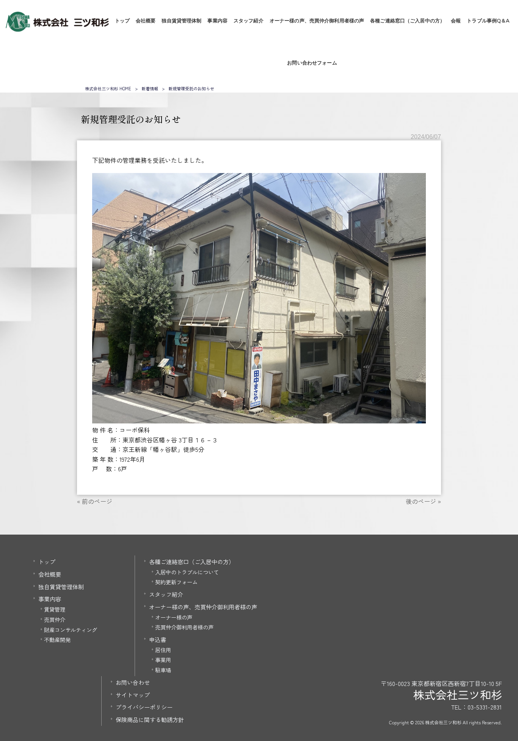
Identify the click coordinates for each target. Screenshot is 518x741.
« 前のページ (94, 501)
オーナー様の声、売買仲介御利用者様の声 (203, 607)
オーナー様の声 (173, 617)
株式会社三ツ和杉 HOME (108, 88)
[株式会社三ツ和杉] (57, 29)
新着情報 (149, 88)
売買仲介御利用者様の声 (184, 627)
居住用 (163, 650)
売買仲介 (54, 619)
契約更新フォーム (176, 582)
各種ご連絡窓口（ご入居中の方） (191, 561)
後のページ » (423, 501)
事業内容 (49, 599)
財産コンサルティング (70, 630)
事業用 (163, 660)
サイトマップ (133, 695)
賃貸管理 (54, 609)
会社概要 (49, 574)
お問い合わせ (133, 682)
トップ (46, 561)
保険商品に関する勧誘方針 (150, 719)
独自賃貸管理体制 (61, 586)
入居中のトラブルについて (187, 572)
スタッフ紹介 (166, 594)
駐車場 (163, 670)
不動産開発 (57, 639)
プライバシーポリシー (144, 707)
